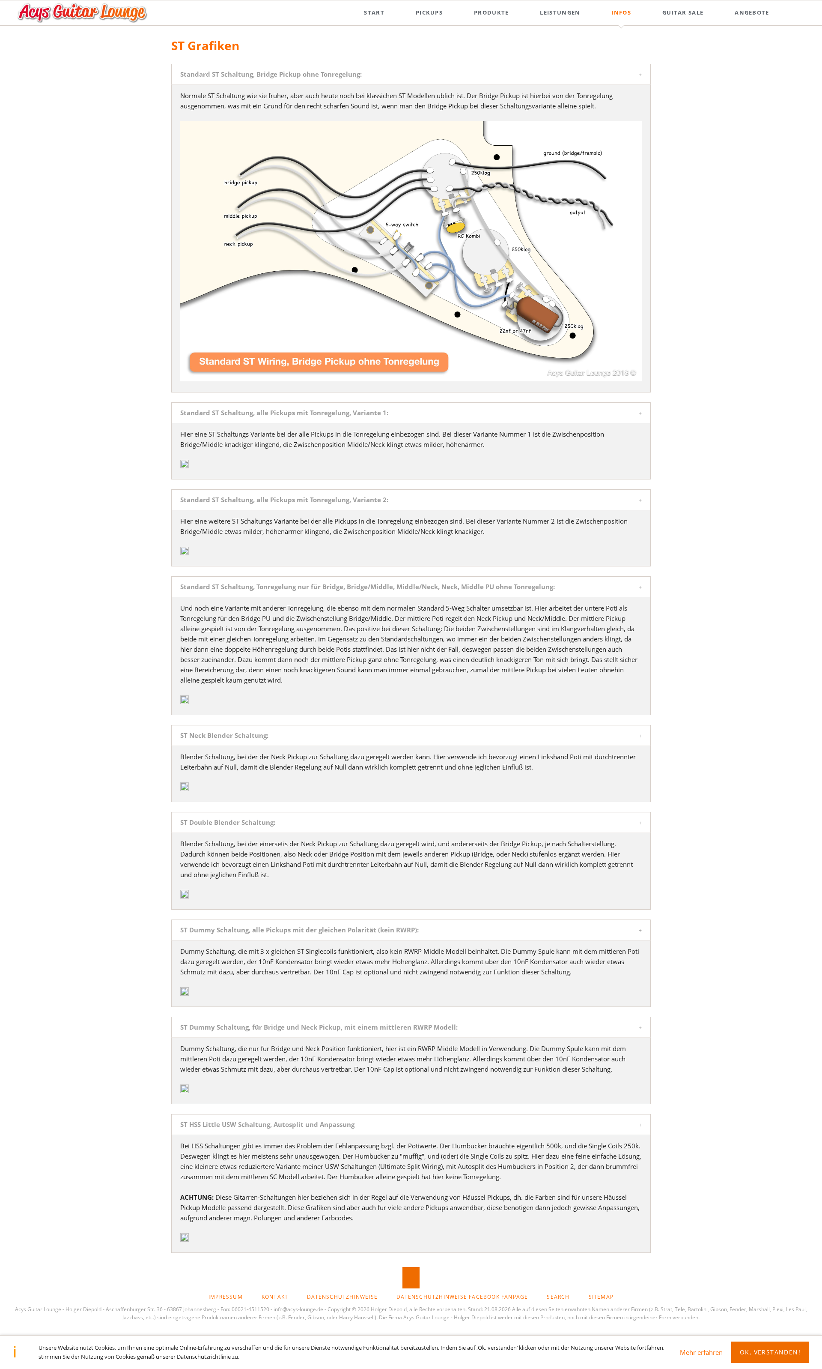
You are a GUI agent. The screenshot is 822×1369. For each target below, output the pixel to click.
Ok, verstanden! (770, 1352)
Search (801, 12)
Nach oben (411, 1277)
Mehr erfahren (701, 1352)
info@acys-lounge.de (298, 1309)
